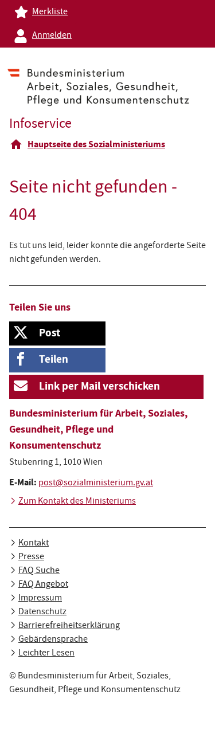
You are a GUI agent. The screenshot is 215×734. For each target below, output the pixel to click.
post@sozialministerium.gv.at (95, 483)
